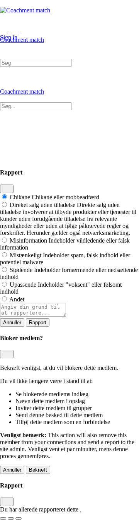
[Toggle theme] (10, 30)
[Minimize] (35, 30)
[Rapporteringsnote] (33, 314)
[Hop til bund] (18, 518)
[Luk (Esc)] (7, 189)
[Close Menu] (4, 98)
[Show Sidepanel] (24, 46)
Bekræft (38, 470)
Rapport (37, 322)
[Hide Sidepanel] (14, 46)
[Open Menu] (4, 32)
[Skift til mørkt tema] (11, 518)
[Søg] (4, 46)
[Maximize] (24, 30)
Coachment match (22, 39)
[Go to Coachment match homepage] (25, 10)
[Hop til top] (3, 518)
